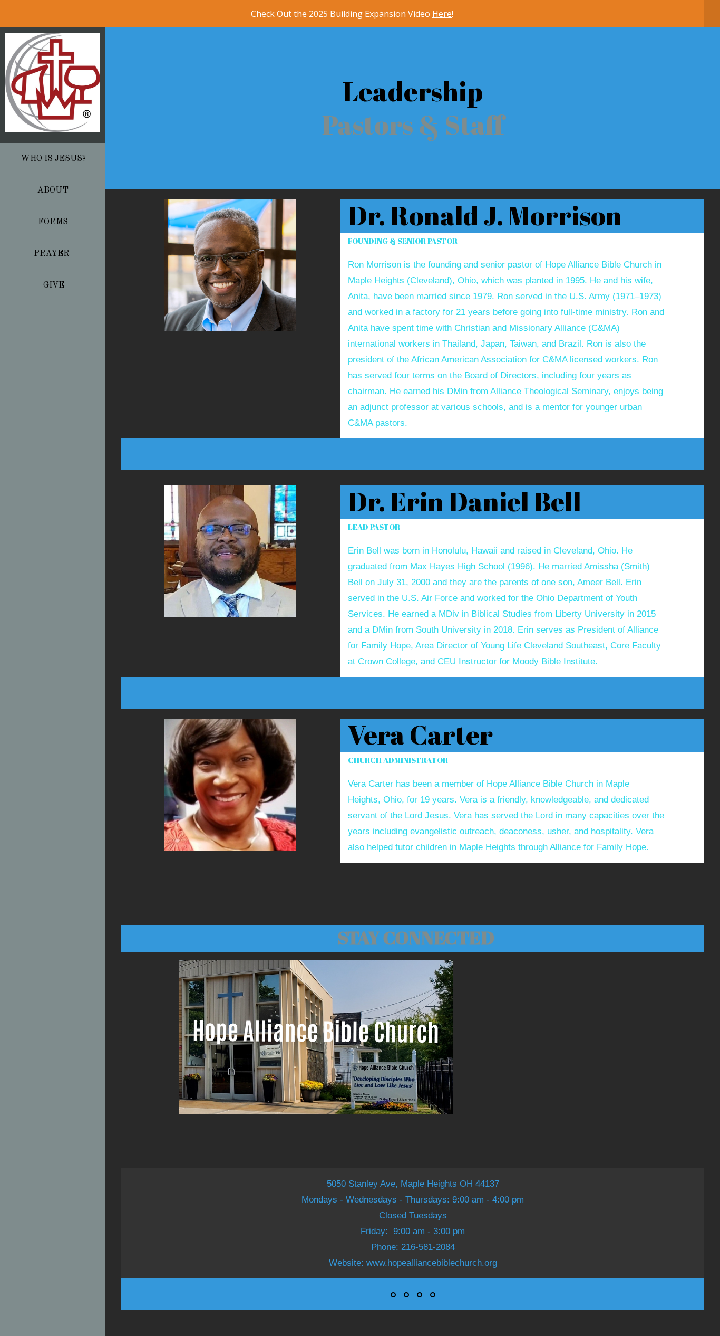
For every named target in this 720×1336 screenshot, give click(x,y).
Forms (54, 222)
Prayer (54, 254)
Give (53, 285)
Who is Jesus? (53, 159)
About (54, 190)
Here (442, 14)
